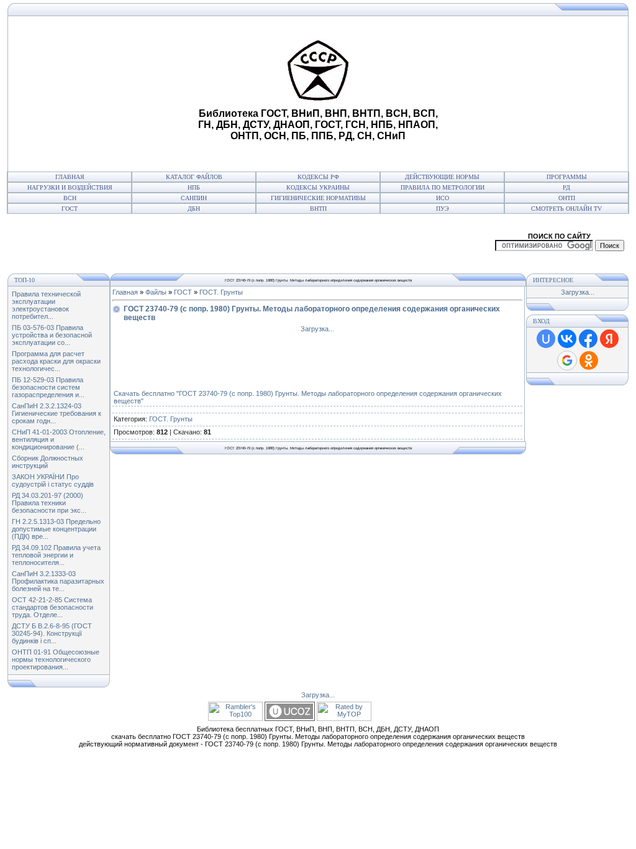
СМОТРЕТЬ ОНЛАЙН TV (566, 208)
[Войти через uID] (546, 338)
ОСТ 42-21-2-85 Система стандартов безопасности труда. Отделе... (52, 607)
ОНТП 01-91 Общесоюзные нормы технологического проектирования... (55, 659)
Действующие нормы (442, 176)
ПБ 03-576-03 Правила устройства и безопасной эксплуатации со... (52, 335)
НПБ (194, 187)
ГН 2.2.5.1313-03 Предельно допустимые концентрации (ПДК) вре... (56, 529)
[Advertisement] (101, 94)
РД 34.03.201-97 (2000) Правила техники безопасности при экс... (49, 503)
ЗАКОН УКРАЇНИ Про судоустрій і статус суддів (53, 480)
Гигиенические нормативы (318, 198)
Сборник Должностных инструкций (47, 461)
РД (566, 187)
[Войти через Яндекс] (609, 338)
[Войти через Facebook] (588, 338)
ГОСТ (69, 208)
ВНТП (318, 208)
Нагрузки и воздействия (69, 187)
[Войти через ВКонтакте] (567, 338)
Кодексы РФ (318, 176)
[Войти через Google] (567, 360)
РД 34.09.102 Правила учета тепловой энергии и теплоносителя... (56, 555)
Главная (69, 176)
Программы (567, 176)
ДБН (194, 208)
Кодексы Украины (318, 187)
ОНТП (566, 198)
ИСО (442, 198)
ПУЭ (442, 208)
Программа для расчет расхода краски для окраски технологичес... (56, 361)
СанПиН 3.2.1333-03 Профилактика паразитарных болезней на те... (58, 581)
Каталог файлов (194, 176)
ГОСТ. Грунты (221, 292)
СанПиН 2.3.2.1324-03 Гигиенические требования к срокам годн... (56, 413)
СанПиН (194, 198)
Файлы (155, 292)
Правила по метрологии (442, 187)
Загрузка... (317, 329)
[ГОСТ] (10, 13)
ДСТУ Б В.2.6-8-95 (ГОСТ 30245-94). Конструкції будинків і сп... (52, 633)
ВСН (69, 198)
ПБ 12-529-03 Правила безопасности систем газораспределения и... (48, 387)
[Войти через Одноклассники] (588, 360)
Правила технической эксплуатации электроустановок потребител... (46, 305)
